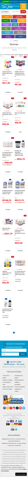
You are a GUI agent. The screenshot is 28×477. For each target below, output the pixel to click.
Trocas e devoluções (20, 386)
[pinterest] (10, 408)
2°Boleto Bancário (19, 380)
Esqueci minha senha (8, 386)
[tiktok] (17, 408)
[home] (7, 6)
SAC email (20, 364)
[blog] (7, 408)
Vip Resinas (7, 92)
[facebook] (4, 408)
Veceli (20, 131)
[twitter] (23, 408)
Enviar (23, 354)
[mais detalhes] (7, 88)
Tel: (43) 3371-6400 (14, 6)
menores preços (21, 55)
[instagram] (14, 408)
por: (3, 163)
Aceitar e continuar (21, 474)
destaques (7, 54)
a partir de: (5, 80)
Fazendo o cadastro (8, 380)
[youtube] (20, 408)
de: (3, 78)
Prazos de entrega (7, 389)
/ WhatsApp (9, 364)
